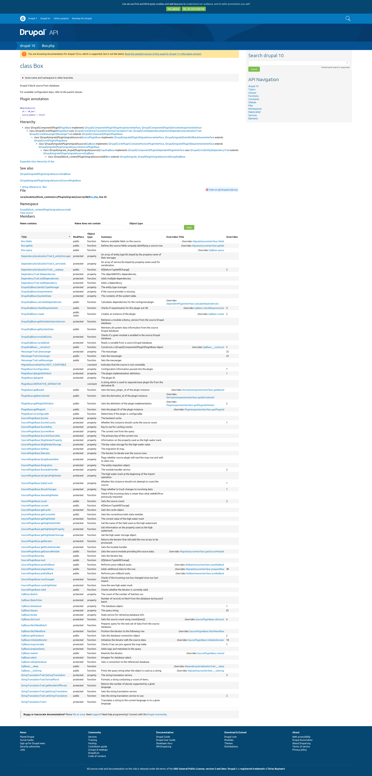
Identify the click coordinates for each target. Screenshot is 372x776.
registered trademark (252, 768)
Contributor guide (97, 746)
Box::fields (26, 241)
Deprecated (254, 112)
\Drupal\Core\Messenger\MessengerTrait (51, 134)
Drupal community (157, 714)
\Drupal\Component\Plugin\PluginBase (102, 134)
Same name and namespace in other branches (49, 77)
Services (252, 115)
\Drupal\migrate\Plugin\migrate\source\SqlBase (68, 153)
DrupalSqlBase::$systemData (36, 296)
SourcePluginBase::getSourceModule (40, 551)
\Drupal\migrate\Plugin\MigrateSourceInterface (139, 137)
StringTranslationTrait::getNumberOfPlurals (44, 685)
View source (26, 212)
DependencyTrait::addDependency (39, 283)
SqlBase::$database (31, 606)
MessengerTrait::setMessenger (37, 360)
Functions (253, 96)
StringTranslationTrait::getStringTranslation (44, 691)
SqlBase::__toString (31, 670)
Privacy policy (299, 749)
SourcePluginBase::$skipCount (37, 483)
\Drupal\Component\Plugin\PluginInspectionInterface (113, 127)
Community (94, 732)
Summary (106, 237)
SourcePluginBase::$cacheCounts (38, 422)
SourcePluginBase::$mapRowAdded (39, 459)
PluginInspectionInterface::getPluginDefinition (190, 405)
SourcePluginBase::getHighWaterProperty (42, 529)
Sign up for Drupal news (32, 743)
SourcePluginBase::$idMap (35, 449)
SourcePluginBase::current (34, 505)
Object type (136, 223)
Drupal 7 (32, 18)
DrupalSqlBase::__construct (35, 347)
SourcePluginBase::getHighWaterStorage (42, 535)
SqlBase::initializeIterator (34, 640)
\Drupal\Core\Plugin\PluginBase (50, 140)
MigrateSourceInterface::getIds (208, 245)
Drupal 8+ (45, 18)
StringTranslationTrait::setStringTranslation (44, 695)
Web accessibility (301, 736)
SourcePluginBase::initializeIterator (206, 640)
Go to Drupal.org (23, 18)
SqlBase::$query (29, 610)
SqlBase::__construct (213, 347)
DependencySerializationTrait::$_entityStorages (46, 256)
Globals (252, 102)
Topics (251, 89)
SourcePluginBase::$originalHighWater (41, 475)
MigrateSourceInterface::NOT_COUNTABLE (43, 364)
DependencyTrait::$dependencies (38, 274)
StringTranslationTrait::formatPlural (40, 679)
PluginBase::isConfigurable (35, 413)
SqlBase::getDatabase (32, 635)
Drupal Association (302, 740)
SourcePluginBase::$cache (34, 418)
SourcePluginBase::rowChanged (37, 579)
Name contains (28, 223)
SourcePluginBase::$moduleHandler (39, 469)
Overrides (232, 237)
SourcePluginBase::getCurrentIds (38, 514)
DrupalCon (93, 753)
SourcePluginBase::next (33, 560)
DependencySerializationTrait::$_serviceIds (43, 263)
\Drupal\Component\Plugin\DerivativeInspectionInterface (172, 127)
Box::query (26, 250)
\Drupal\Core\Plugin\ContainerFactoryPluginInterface (136, 143)
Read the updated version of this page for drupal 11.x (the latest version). (163, 54)
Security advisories (30, 746)
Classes (252, 92)
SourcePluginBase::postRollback (38, 564)
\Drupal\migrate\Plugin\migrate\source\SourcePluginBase (69, 147)
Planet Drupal (27, 736)
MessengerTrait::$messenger (36, 351)
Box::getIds (27, 245)
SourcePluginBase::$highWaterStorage (41, 444)
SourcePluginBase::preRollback (37, 573)
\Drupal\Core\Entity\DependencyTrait (210, 150)
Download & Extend (235, 732)
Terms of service (301, 746)
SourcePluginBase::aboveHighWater (39, 495)
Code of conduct (97, 756)
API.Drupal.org (163, 746)
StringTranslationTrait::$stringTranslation (43, 675)
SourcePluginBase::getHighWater (38, 518)
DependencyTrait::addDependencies (40, 278)
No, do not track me (193, 9)
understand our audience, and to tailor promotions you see (217, 4)
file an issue (79, 714)
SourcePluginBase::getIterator (36, 541)
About (295, 732)
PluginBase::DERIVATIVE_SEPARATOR (41, 384)
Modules (229, 740)
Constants (253, 99)
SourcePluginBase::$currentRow (37, 431)
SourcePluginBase (91, 137)
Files (250, 105)
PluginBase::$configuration (35, 369)
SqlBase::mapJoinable (32, 644)
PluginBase (65, 127)
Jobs (22, 749)
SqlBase (91, 143)
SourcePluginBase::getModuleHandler (40, 547)
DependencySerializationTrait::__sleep (204, 666)
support (96, 714)
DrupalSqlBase (107, 150)
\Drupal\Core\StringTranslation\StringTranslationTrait (103, 131)
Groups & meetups (98, 749)
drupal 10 (27, 46)
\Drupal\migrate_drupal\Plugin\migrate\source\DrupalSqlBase (152, 156)
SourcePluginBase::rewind (210, 653)
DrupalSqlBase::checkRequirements (39, 308)
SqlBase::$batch (29, 594)
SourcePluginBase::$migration (36, 465)
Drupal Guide (163, 736)
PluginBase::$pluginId (32, 377)
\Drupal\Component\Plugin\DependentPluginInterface (156, 150)
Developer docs (164, 743)
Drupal (231, 768)
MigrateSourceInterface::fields (208, 241)
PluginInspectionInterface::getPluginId (204, 409)
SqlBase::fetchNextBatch (34, 625)
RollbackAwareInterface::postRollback (204, 564)
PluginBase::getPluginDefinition (37, 403)
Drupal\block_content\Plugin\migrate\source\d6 (45, 209)
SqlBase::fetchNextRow (33, 631)
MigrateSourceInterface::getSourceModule (202, 551)
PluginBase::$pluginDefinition (36, 373)
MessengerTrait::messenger (35, 356)
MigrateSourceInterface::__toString (205, 670)
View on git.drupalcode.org (223, 189)
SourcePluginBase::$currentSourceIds (40, 435)
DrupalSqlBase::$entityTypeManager (40, 287)
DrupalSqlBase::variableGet (35, 342)
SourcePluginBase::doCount (209, 619)
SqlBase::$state (29, 615)
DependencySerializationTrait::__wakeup (42, 269)
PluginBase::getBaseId (32, 390)
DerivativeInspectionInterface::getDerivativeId (190, 397)
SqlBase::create (216, 314)
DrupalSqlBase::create (32, 314)
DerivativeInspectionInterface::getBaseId (203, 390)
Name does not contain (88, 223)
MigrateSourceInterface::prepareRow (205, 569)
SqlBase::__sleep (29, 666)
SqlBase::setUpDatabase (34, 662)
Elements (253, 118)
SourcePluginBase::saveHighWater (39, 585)
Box (108, 156)
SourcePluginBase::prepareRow (37, 569)
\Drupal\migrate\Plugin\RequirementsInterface (189, 143)
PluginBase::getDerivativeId (35, 395)
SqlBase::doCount (30, 619)
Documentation (165, 732)
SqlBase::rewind (29, 653)
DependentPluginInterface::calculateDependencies (192, 303)
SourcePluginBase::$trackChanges (38, 489)
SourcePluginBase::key (32, 555)
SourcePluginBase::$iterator (35, 453)
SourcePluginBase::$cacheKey (36, 427)
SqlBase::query (216, 250)
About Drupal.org (301, 743)
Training (92, 740)
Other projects (61, 18)
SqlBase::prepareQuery (33, 649)
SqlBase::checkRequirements (209, 308)
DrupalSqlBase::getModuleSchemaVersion (43, 321)
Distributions (231, 746)
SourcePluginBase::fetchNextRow (206, 631)
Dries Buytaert (276, 768)
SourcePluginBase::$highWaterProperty (41, 440)
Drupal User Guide (165, 740)
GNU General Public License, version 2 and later (200, 768)
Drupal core (230, 736)
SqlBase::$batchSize (31, 600)
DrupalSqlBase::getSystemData (37, 329)
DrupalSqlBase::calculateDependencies (41, 302)
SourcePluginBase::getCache (36, 510)
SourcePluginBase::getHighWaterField (40, 523)
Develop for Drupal (82, 18)
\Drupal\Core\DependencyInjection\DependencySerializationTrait (167, 131)
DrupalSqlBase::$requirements (37, 291)
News (23, 732)
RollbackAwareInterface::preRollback (205, 573)
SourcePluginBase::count (34, 501)
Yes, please (173, 9)
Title (46, 237)
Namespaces (255, 108)
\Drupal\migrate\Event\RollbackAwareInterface (189, 137)
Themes (228, 743)
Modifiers (78, 237)
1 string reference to (33, 187)
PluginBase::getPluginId (33, 409)
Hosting (92, 743)
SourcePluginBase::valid (33, 589)
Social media (27, 740)
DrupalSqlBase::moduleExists (36, 336)
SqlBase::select (29, 657)
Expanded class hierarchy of (37, 161)
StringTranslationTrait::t (33, 702)
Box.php (48, 46)
